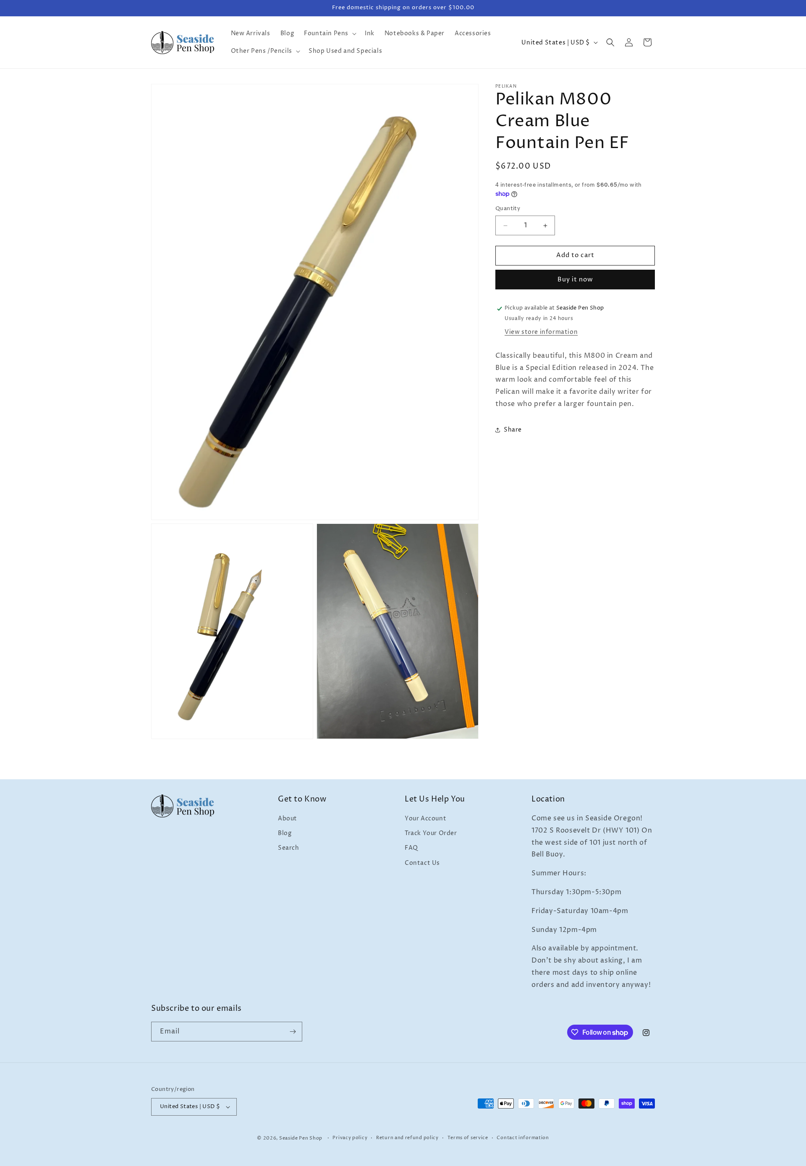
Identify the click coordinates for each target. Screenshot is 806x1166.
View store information (541, 332)
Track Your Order (431, 833)
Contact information (523, 1138)
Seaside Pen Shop (300, 1138)
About (287, 818)
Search (288, 848)
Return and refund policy (407, 1138)
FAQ (411, 848)
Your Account (425, 818)
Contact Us (422, 863)
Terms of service (467, 1138)
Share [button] (513, 430)
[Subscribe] (292, 1031)
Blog (284, 833)
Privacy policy (349, 1138)
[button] (329, 33)
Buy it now (575, 280)
